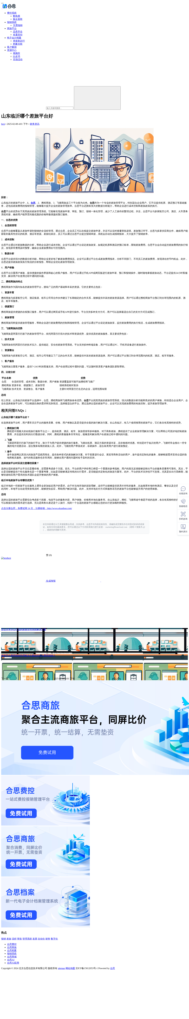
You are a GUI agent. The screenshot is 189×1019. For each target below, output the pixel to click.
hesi (3, 124)
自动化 (41, 938)
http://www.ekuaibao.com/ (59, 508)
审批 (19, 938)
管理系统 (27, 938)
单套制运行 (19, 41)
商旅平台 (12, 28)
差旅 (8, 938)
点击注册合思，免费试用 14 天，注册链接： (24, 508)
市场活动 (17, 59)
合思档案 (12, 950)
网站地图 (70, 968)
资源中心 (12, 50)
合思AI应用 (13, 963)
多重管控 (17, 34)
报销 (3, 938)
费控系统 (12, 13)
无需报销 (17, 25)
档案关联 (17, 44)
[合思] (9, 7)
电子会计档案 (14, 37)
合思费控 (12, 944)
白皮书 (16, 56)
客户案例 (12, 47)
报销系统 (12, 22)
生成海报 (50, 581)
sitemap (61, 968)
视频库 (16, 53)
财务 (47, 938)
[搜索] (97, 98)
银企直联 (17, 19)
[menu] (2, 3)
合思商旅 (12, 947)
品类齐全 (17, 31)
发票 (34, 938)
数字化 (54, 938)
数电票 (16, 16)
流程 (14, 938)
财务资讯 (34, 124)
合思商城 (12, 956)
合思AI (10, 959)
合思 (33, 203)
